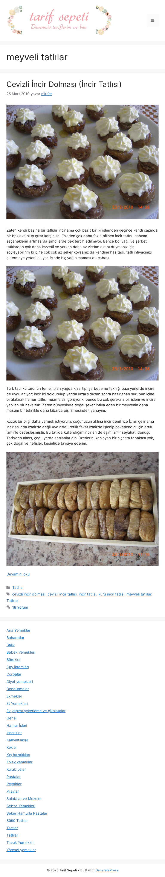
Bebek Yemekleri (20, 652)
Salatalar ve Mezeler (24, 799)
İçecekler (14, 733)
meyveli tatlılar (139, 594)
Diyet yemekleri (19, 681)
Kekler (11, 747)
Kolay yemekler (19, 762)
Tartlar (12, 828)
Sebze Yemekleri (20, 806)
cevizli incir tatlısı (62, 594)
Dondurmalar (17, 689)
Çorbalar (13, 674)
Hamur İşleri (16, 725)
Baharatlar (15, 638)
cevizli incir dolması (29, 594)
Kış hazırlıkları (18, 755)
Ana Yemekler (18, 630)
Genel (11, 718)
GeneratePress (106, 870)
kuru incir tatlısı (111, 594)
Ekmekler (14, 696)
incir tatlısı (87, 594)
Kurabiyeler (16, 769)
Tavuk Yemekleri (20, 842)
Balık (10, 645)
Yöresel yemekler (21, 850)
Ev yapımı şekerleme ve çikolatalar (36, 711)
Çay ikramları (17, 667)
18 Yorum (20, 607)
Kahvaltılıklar (17, 740)
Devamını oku (18, 574)
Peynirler (13, 784)
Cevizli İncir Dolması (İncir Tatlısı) (64, 84)
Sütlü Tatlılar (17, 820)
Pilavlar (12, 791)
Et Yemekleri (17, 703)
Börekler (13, 659)
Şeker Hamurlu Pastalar (26, 813)
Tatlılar (18, 587)
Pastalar (13, 777)
